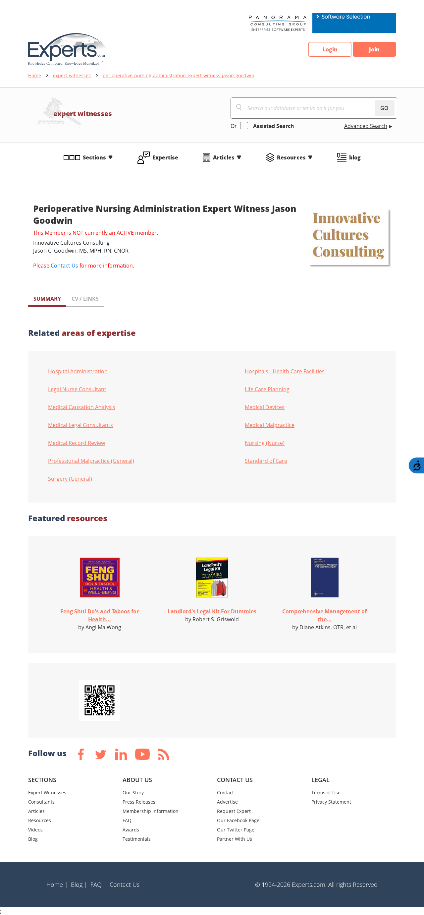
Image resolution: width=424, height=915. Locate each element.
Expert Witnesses (47, 792)
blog (355, 157)
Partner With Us (234, 839)
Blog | (79, 884)
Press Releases (139, 802)
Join (374, 49)
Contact (225, 792)
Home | (57, 884)
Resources (291, 157)
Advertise (227, 802)
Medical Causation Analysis (81, 407)
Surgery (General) (70, 478)
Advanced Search (365, 126)
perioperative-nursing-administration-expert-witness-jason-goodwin (178, 75)
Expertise (165, 157)
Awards (131, 829)
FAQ (127, 820)
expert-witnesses (72, 75)
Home (34, 75)
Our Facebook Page (238, 820)
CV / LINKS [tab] (85, 298)
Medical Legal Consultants (80, 425)
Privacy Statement (331, 802)
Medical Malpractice (269, 425)
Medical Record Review (76, 443)
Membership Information (151, 811)
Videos (35, 829)
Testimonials (137, 839)
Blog (33, 839)
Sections (94, 157)
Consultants (41, 802)
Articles (224, 157)
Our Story (133, 792)
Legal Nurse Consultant (77, 389)
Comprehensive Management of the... (324, 615)
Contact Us (64, 265)
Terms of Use (326, 792)
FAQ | (98, 884)
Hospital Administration (78, 371)
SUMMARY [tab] (47, 298)
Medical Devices (265, 407)
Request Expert (234, 811)
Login (330, 49)
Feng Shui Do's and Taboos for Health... (99, 615)
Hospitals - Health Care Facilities (285, 371)
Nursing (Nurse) (265, 443)
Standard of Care (266, 460)
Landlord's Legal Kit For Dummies (212, 611)
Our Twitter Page (235, 829)
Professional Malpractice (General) (91, 460)
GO (384, 108)
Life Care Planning (267, 389)
